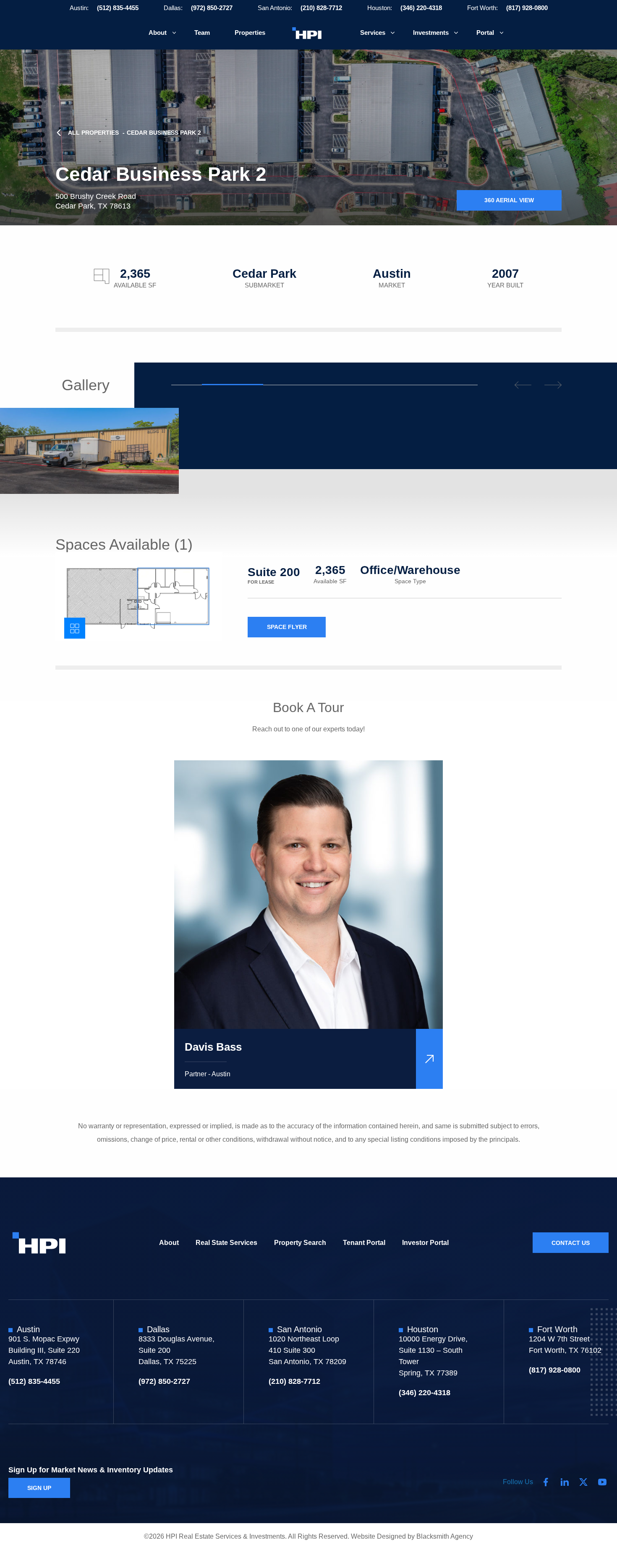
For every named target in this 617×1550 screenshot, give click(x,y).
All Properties (93, 133)
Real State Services (226, 1242)
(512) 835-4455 (118, 7)
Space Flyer (287, 627)
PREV (523, 385)
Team (202, 32)
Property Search (300, 1242)
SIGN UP (39, 1488)
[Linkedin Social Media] (564, 1482)
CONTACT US (571, 1242)
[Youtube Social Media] (602, 1482)
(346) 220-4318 (421, 7)
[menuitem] (159, 33)
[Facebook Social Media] (545, 1482)
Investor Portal (425, 1242)
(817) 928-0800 (527, 7)
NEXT (553, 385)
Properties (250, 32)
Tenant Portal (364, 1242)
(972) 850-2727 (212, 7)
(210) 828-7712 (321, 7)
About (158, 32)
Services (372, 32)
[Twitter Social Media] (583, 1482)
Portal (485, 32)
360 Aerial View (509, 200)
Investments (431, 32)
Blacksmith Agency (444, 1536)
